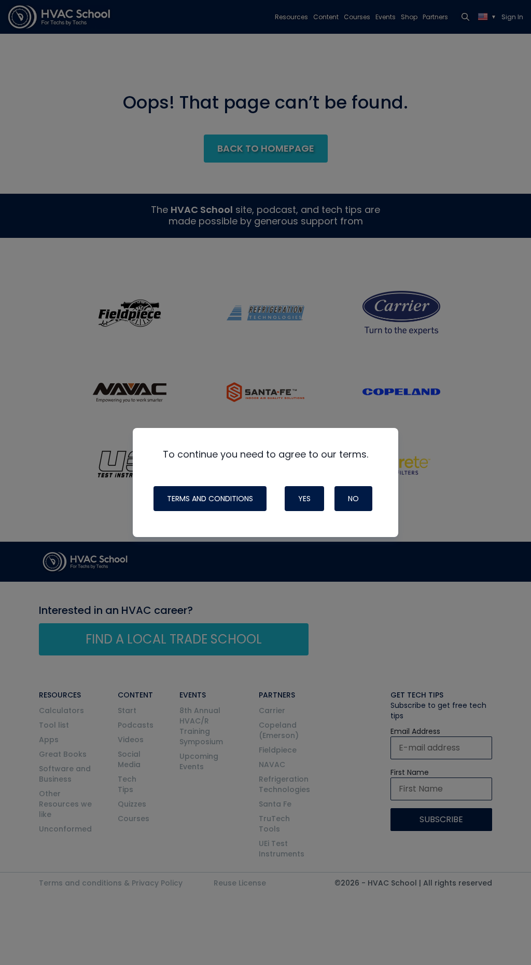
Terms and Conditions (210, 498)
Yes (304, 498)
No (353, 498)
